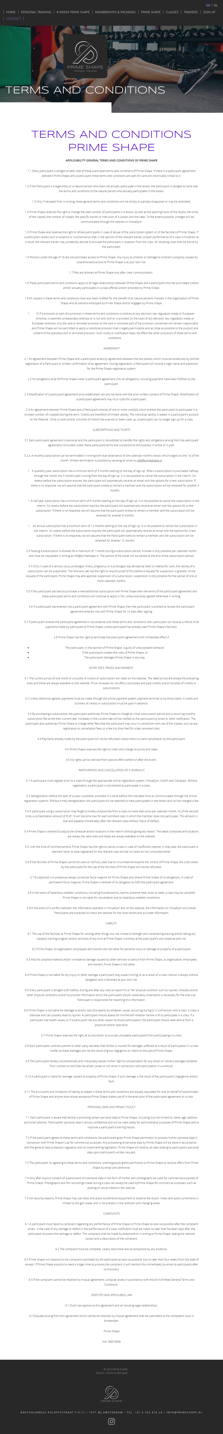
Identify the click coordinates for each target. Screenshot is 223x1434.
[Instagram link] (111, 1421)
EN (208, 5)
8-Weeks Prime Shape (73, 12)
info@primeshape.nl (149, 460)
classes (172, 12)
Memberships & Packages (115, 12)
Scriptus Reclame (117, 1373)
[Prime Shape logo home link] (111, 1394)
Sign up (209, 12)
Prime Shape (151, 12)
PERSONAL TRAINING (36, 12)
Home (11, 12)
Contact (13, 18)
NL (216, 5)
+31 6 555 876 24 (149, 1412)
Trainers (191, 12)
